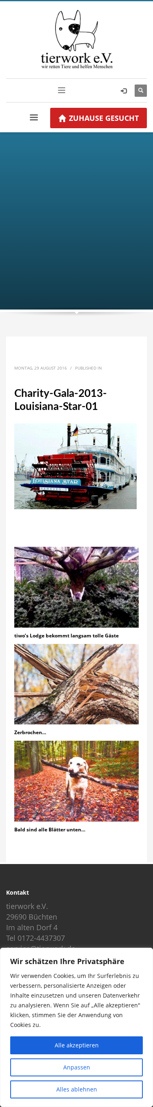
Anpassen (76, 1067)
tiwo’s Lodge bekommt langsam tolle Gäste (66, 635)
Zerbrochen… (30, 732)
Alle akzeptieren (77, 1045)
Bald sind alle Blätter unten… (49, 829)
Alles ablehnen (76, 1089)
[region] (76, 1027)
